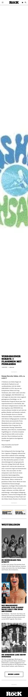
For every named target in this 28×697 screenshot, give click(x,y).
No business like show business (14, 656)
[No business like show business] (14, 638)
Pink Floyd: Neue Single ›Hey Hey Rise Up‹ (20, 513)
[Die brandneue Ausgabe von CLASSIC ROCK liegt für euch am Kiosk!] (14, 588)
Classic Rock (4, 367)
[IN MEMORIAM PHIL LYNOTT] (14, 543)
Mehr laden (13, 674)
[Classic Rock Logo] (14, 2)
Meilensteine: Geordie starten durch (7, 513)
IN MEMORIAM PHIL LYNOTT (11, 561)
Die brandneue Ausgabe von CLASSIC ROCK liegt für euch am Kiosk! (12, 608)
